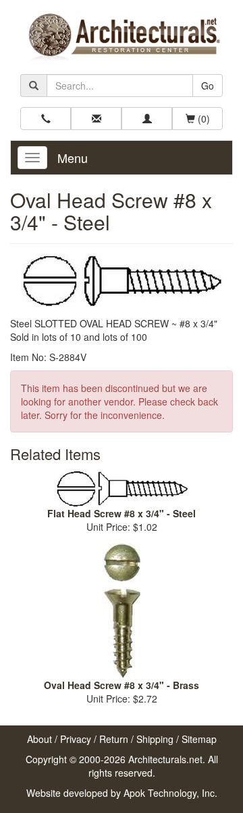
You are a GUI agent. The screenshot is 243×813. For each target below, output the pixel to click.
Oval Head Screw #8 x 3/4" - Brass (121, 685)
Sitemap (199, 739)
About (39, 739)
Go (207, 85)
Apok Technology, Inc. (170, 793)
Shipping (154, 739)
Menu (72, 157)
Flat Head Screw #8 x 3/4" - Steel (121, 513)
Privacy (75, 739)
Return (113, 739)
